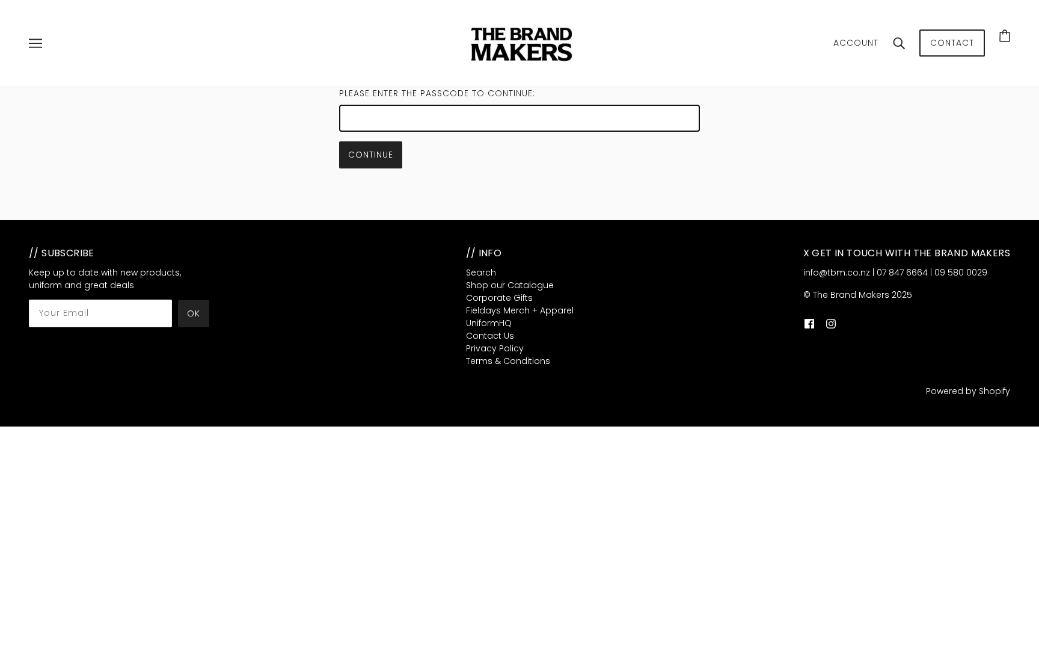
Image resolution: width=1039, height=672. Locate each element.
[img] (809, 323)
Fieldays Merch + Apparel (520, 310)
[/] (522, 43)
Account (855, 43)
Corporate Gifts (499, 298)
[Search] (899, 43)
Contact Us (490, 336)
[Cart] (1004, 35)
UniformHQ (489, 323)
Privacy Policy (495, 348)
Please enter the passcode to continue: (437, 93)
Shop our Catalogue (510, 285)
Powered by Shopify (968, 391)
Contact (952, 43)
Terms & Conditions (508, 361)
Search (481, 273)
